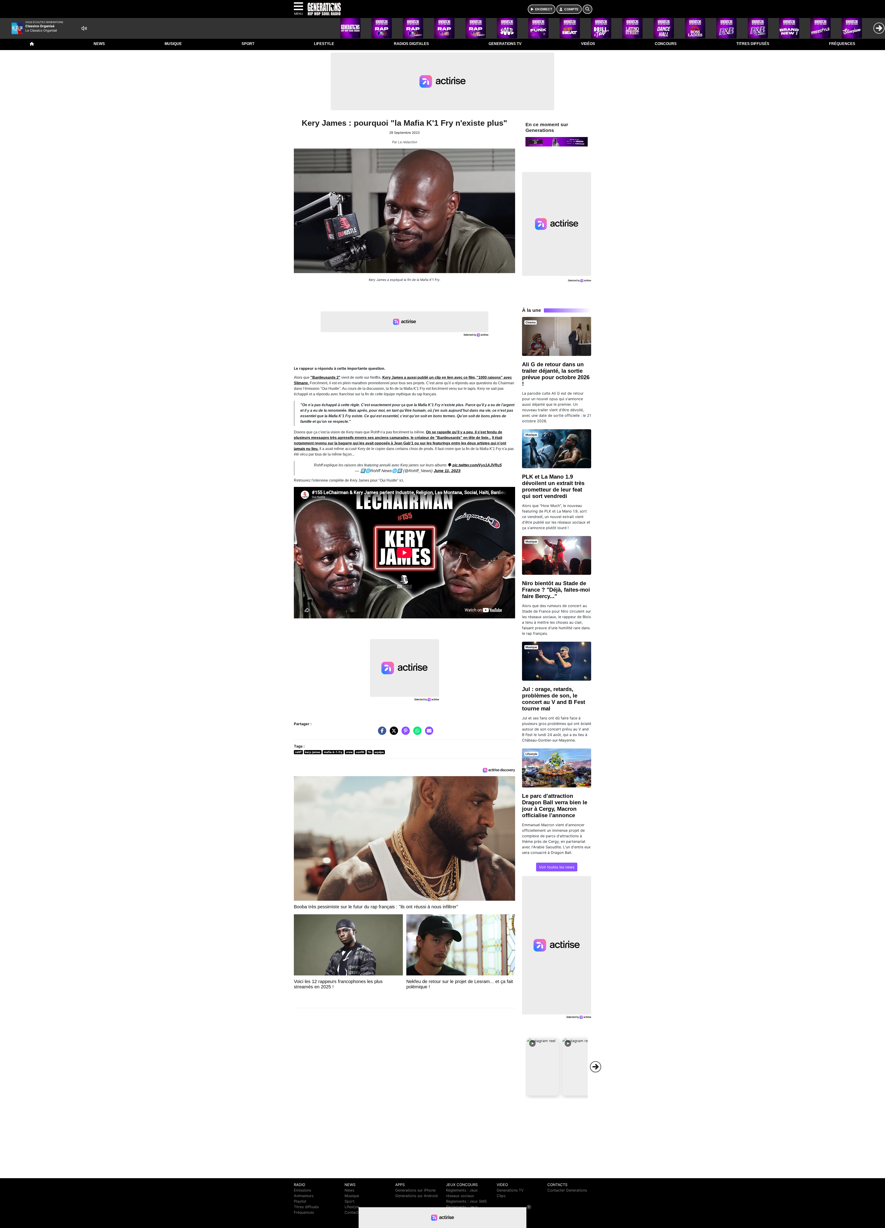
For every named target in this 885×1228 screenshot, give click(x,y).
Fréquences (842, 44)
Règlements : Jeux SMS (466, 1201)
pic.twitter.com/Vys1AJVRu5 (477, 465)
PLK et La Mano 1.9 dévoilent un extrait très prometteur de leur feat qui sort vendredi (553, 486)
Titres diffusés (752, 44)
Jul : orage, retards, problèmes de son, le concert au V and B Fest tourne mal (553, 699)
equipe (379, 752)
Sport (248, 44)
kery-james (312, 752)
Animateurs (303, 1195)
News (99, 44)
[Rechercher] (587, 9)
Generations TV (505, 44)
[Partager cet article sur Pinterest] (404, 733)
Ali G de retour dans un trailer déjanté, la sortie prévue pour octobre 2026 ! (556, 374)
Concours (666, 44)
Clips (501, 1195)
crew (349, 752)
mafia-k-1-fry (333, 752)
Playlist (300, 1201)
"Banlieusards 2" (325, 377)
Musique (173, 44)
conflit (360, 752)
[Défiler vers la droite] (595, 1066)
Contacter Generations (567, 1190)
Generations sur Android (416, 1195)
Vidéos (588, 44)
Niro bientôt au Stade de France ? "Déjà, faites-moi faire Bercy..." (556, 589)
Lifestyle (324, 44)
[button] (543, 1067)
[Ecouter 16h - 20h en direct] (556, 141)
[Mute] (84, 28)
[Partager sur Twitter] (392, 733)
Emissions (302, 1190)
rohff (298, 752)
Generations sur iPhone (415, 1190)
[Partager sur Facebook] (381, 733)
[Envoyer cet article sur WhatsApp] (416, 733)
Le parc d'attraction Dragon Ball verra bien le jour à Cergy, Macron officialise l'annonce (554, 805)
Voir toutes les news (556, 867)
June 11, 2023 (447, 470)
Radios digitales (411, 44)
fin (369, 752)
